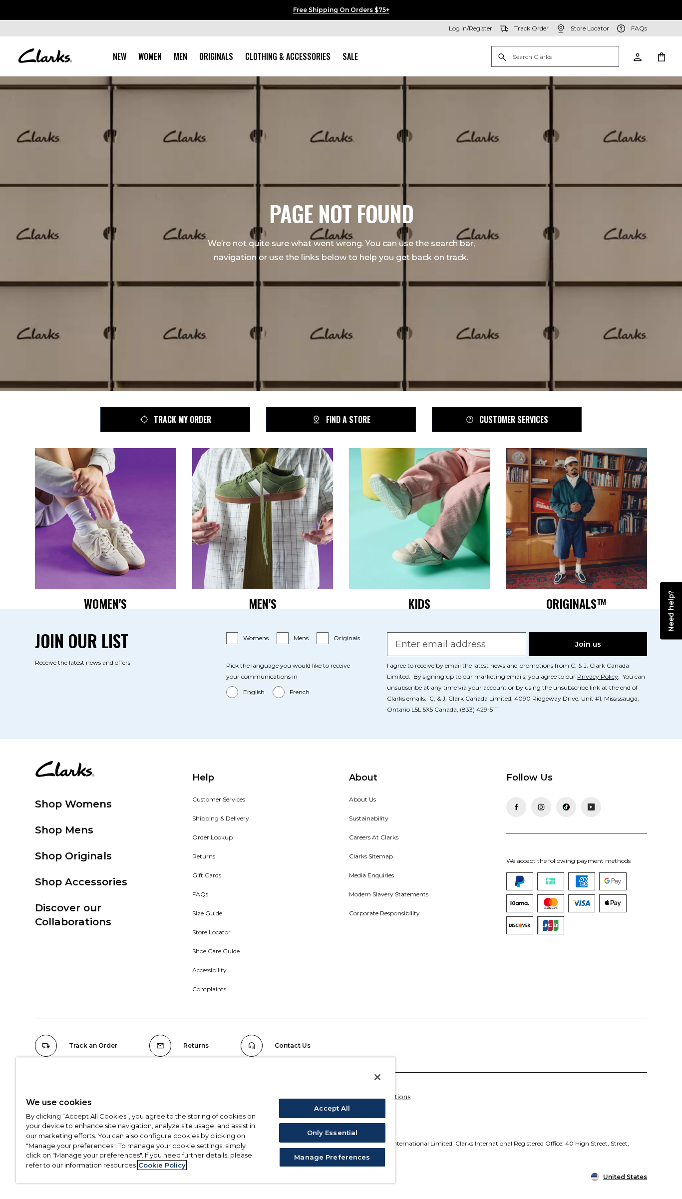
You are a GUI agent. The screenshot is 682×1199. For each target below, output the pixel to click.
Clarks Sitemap (371, 856)
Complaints (209, 989)
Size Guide (207, 913)
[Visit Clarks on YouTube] (591, 807)
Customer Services (513, 419)
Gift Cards (206, 875)
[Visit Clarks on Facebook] (516, 807)
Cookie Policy (162, 1165)
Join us (588, 644)
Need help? (671, 610)
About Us (362, 799)
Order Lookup (212, 837)
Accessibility (209, 970)
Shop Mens (64, 830)
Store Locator (211, 932)
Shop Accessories (81, 882)
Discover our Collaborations (73, 915)
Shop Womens (73, 804)
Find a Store (348, 419)
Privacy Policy (597, 676)
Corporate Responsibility (384, 913)
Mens (301, 638)
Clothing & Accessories (288, 56)
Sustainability (368, 818)
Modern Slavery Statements (388, 894)
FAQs (200, 894)
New (119, 56)
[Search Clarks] (555, 57)
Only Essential (332, 1133)
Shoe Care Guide (216, 951)
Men (180, 56)
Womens (256, 638)
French (300, 692)
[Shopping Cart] (661, 56)
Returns (203, 856)
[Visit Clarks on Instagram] (541, 807)
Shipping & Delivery (220, 818)
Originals (216, 56)
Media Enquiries (371, 875)
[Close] (377, 1077)
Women (150, 56)
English (254, 692)
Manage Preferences (332, 1157)
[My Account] (637, 56)
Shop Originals (73, 856)
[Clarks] (45, 56)
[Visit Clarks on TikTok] (566, 807)
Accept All (332, 1108)
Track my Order (182, 419)
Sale (350, 56)
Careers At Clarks (373, 837)
